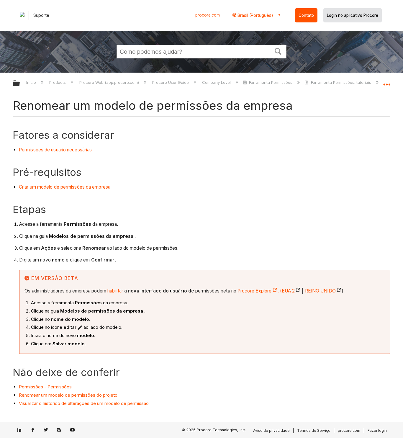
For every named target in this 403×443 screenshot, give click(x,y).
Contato (306, 15)
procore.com (207, 15)
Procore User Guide (171, 82)
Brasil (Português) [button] (254, 15)
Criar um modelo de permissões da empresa (64, 187)
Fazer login (377, 430)
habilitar (115, 291)
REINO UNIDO (320, 291)
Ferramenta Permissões (271, 82)
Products (58, 82)
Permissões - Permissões (45, 387)
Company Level (217, 82)
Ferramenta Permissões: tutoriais (341, 82)
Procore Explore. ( (259, 291)
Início (31, 82)
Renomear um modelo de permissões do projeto (68, 395)
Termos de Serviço (313, 430)
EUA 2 (288, 291)
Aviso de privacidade (271, 430)
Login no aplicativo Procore (352, 15)
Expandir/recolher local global (386, 81)
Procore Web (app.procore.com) (109, 82)
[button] (278, 50)
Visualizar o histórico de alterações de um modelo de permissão (84, 403)
